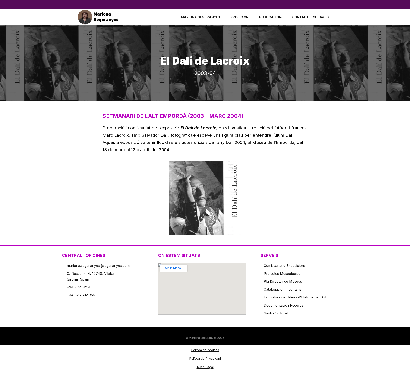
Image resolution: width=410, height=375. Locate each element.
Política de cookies (205, 350)
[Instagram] (100, 4)
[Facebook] (92, 4)
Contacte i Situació (310, 17)
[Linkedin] (83, 4)
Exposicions (239, 17)
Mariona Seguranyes (200, 17)
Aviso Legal (205, 367)
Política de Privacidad (205, 358)
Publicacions (271, 17)
